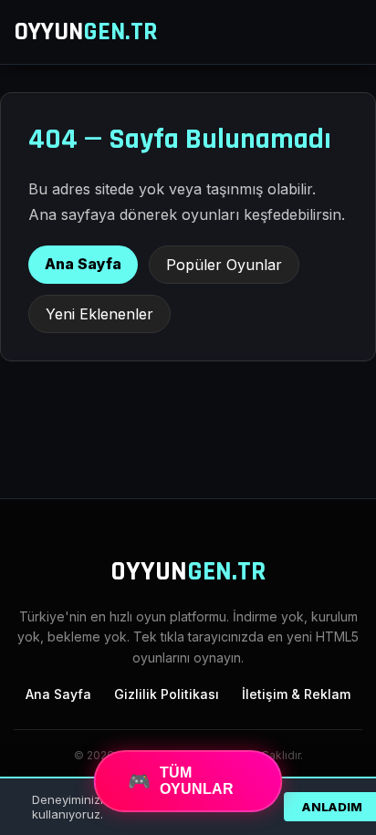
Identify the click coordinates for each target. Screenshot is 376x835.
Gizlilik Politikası (166, 694)
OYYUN (86, 32)
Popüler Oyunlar (224, 265)
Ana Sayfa (83, 264)
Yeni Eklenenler (99, 314)
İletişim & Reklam (296, 694)
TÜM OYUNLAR (181, 781)
